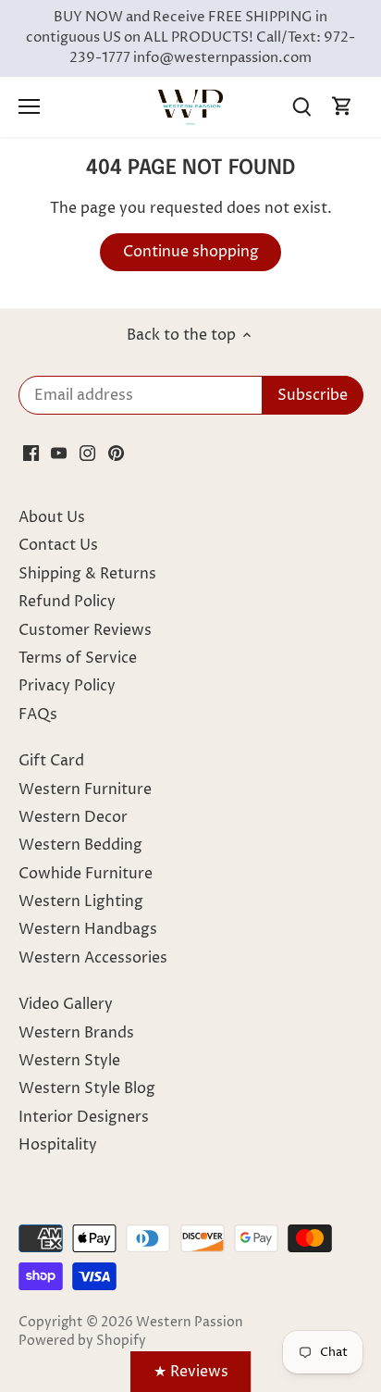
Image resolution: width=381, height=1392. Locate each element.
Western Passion (189, 1322)
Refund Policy (67, 601)
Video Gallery (65, 1004)
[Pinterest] (116, 452)
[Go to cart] (342, 106)
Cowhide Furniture (85, 874)
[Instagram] (87, 452)
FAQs (37, 714)
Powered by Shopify (82, 1341)
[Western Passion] (190, 106)
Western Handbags (87, 929)
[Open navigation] (29, 106)
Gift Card (51, 761)
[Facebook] (31, 452)
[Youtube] (59, 452)
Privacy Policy (67, 686)
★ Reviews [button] (191, 1371)
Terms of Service (77, 658)
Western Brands (76, 1033)
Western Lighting (80, 901)
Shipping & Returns (87, 574)
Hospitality (57, 1145)
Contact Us (58, 545)
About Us (51, 517)
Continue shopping (191, 252)
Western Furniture (85, 789)
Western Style (69, 1060)
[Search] (301, 106)
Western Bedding (80, 845)
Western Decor (73, 817)
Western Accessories (92, 958)
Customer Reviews (85, 630)
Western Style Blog (86, 1088)
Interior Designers (83, 1117)
